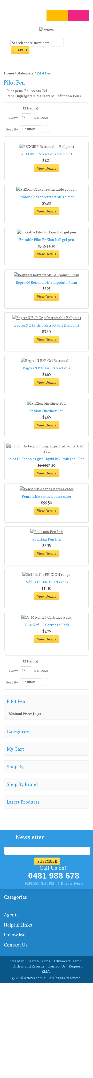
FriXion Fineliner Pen (46, 411)
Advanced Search (67, 961)
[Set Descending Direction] (47, 129)
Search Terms (39, 961)
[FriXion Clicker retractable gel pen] (46, 189)
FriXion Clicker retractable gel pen (46, 197)
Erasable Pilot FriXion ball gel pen (46, 240)
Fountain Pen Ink (46, 539)
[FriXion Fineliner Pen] (46, 403)
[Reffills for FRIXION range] (46, 574)
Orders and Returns (28, 966)
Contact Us (57, 966)
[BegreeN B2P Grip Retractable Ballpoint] (46, 317)
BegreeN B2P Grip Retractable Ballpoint (46, 325)
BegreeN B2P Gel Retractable (46, 368)
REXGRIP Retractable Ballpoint (46, 154)
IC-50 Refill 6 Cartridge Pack (46, 625)
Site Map (17, 961)
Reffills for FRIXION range (46, 582)
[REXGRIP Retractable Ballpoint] (46, 146)
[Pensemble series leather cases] (46, 489)
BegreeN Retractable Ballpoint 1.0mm (46, 282)
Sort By (12, 129)
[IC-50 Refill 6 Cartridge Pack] (46, 617)
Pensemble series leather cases (47, 496)
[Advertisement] (46, 1030)
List (16, 108)
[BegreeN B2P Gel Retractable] (46, 360)
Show (13, 117)
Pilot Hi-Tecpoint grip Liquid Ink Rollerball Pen (47, 459)
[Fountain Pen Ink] (46, 531)
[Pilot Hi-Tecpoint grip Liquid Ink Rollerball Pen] (46, 449)
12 (23, 117)
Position (28, 129)
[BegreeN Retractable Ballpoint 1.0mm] (46, 275)
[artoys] (46, 31)
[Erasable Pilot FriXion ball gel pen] (46, 232)
